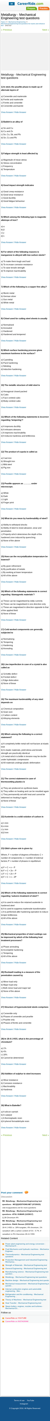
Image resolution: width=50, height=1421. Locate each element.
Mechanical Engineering (17, 22)
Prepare (31, 8)
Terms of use (19, 1400)
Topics (3, 22)
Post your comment (12, 1192)
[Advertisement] (25, 51)
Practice (44, 8)
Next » (45, 30)
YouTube (30, 1400)
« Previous (6, 30)
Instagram (24, 1404)
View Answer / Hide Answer (13, 112)
